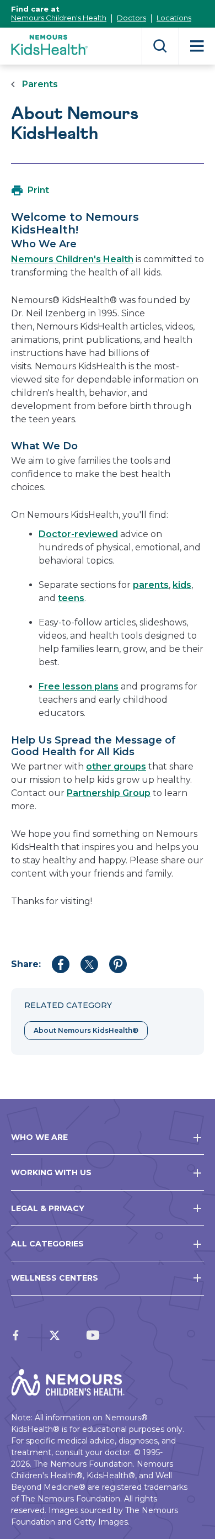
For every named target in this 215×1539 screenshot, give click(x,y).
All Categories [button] (47, 1244)
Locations (174, 17)
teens (71, 598)
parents (151, 585)
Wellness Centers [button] (54, 1278)
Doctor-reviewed (78, 534)
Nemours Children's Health (58, 17)
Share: (26, 964)
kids (182, 585)
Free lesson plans (79, 686)
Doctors (131, 17)
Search (160, 46)
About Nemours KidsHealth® (86, 1030)
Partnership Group (108, 793)
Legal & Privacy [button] (47, 1208)
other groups (116, 766)
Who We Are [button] (39, 1137)
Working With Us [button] (51, 1172)
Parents (40, 84)
